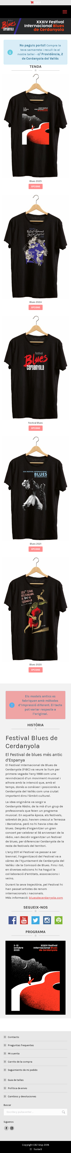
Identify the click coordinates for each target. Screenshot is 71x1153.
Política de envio (17, 1088)
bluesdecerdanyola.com (46, 897)
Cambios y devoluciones (22, 1096)
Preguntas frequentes (21, 1045)
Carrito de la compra (20, 1061)
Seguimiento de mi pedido (23, 1070)
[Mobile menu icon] (64, 11)
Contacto (13, 1037)
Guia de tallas (16, 1080)
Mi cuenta (13, 1053)
